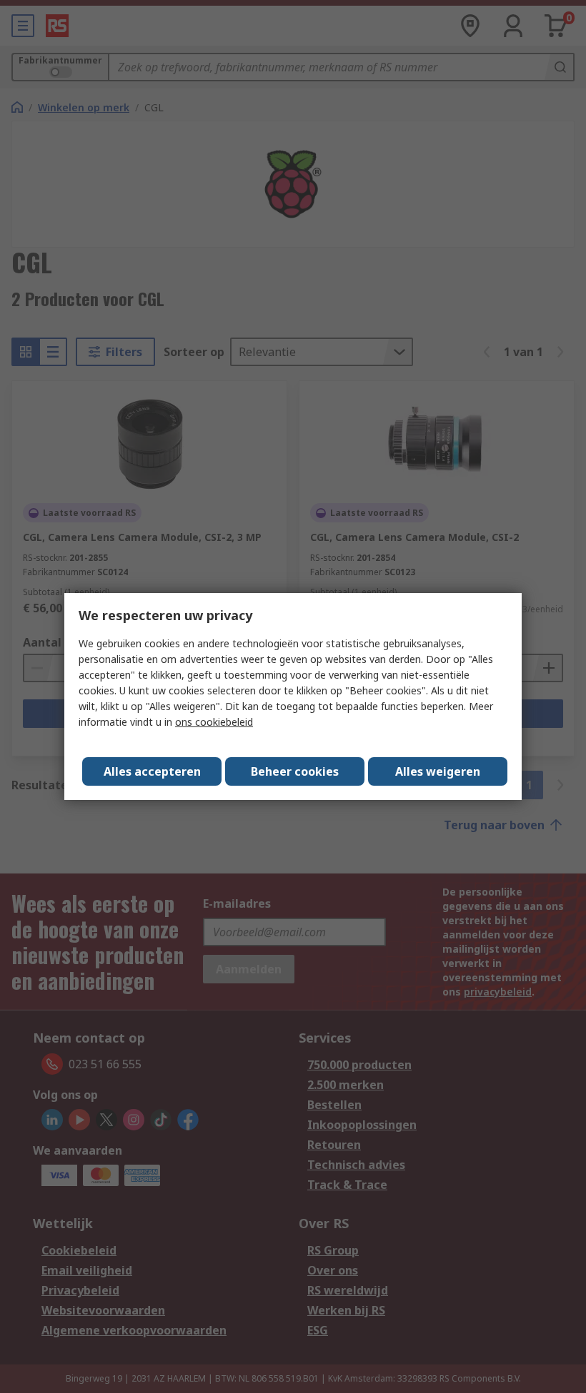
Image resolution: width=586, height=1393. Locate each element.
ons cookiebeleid (214, 722)
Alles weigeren (437, 771)
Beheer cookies (295, 771)
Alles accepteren (152, 771)
